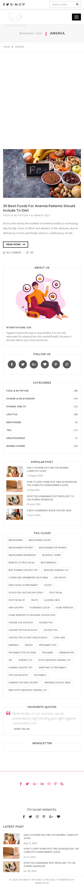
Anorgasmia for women (52, 547)
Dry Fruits (60, 577)
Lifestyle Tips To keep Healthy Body (28, 637)
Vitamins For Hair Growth (23, 682)
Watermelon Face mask (57, 682)
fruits (34, 600)
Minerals (14, 645)
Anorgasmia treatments (22, 555)
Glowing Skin (52, 600)
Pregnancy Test (47, 645)
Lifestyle (12, 414)
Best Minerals (48, 562)
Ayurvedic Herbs (51, 555)
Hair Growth (16, 607)
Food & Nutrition (15, 215)
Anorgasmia (15, 540)
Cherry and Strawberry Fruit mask (28, 577)
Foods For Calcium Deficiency (26, 592)
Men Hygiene (13, 422)
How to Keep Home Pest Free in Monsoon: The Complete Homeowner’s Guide (52, 483)
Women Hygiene (15, 445)
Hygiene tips (45, 622)
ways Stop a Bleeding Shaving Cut (28, 690)
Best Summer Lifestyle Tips (23, 570)
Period (29, 645)
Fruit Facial (55, 592)
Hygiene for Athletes (21, 622)
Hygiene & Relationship (20, 398)
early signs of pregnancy (23, 585)
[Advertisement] (42, 95)
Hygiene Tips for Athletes (23, 630)
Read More (13, 244)
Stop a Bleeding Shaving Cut (54, 660)
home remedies (64, 607)
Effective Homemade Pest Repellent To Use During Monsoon (50, 498)
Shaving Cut (25, 660)
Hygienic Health (16, 406)
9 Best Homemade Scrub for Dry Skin (49, 510)
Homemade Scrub (40, 607)
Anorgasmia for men (21, 547)
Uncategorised (15, 438)
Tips (8, 430)
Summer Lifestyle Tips (20, 667)
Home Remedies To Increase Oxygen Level (32, 615)
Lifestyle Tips (50, 630)
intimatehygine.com (18, 327)
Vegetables (40, 675)
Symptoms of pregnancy (52, 667)
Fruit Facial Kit (17, 600)
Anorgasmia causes (40, 540)
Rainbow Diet (66, 652)
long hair (59, 637)
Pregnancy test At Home (22, 652)
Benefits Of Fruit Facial (22, 562)
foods (48, 585)
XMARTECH (42, 882)
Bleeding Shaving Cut (56, 570)
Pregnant (47, 652)
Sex (10, 660)
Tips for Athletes (18, 675)
